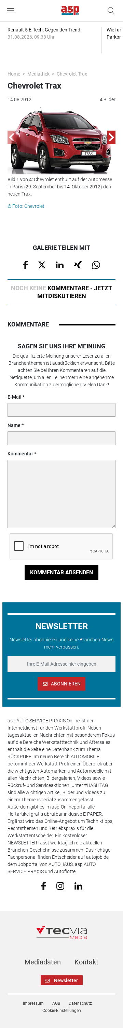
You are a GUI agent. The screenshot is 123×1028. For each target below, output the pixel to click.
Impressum (33, 1003)
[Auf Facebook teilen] (25, 264)
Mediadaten (43, 962)
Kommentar (20, 453)
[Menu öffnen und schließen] (12, 10)
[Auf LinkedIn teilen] (60, 264)
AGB (56, 1003)
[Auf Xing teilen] (78, 264)
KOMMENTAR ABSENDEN (61, 572)
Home (14, 74)
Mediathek (38, 74)
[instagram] (60, 885)
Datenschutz (80, 1003)
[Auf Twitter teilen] (41, 264)
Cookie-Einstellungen (61, 1010)
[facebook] (43, 885)
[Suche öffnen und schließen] (109, 10)
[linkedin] (78, 885)
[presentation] (12, 137)
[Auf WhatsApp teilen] (96, 264)
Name (14, 425)
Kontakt (86, 962)
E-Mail (15, 397)
